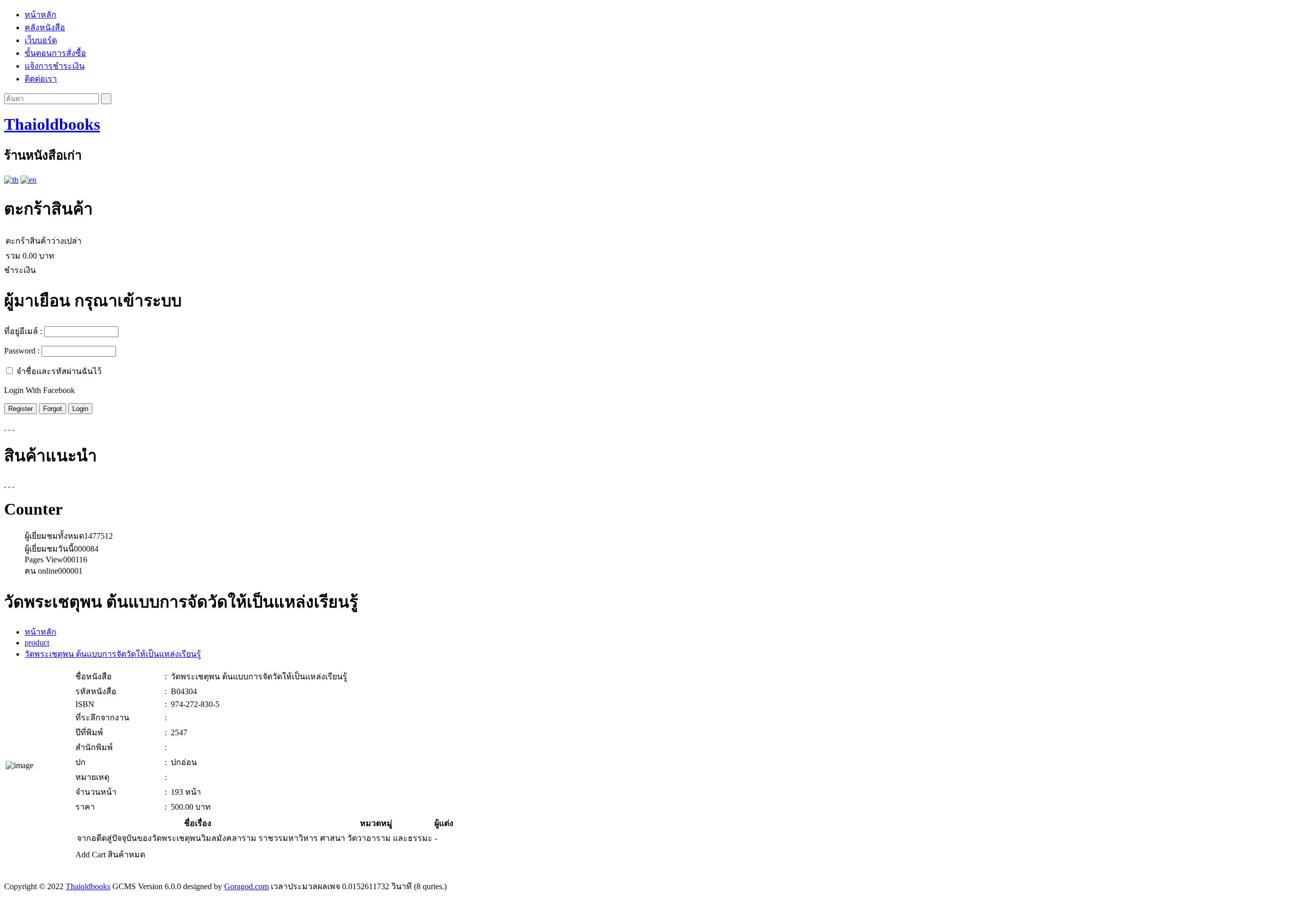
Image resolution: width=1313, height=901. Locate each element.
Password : (21, 350)
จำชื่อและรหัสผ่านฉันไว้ (59, 371)
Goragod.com (246, 886)
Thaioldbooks (52, 124)
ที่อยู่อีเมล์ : (23, 331)
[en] (28, 179)
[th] (11, 179)
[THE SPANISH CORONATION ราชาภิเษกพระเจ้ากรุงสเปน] (13, 483)
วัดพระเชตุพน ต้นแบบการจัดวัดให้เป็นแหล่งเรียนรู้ (113, 654)
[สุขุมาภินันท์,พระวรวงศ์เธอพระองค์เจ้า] (9, 483)
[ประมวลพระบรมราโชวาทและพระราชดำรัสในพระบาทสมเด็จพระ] (5, 483)
